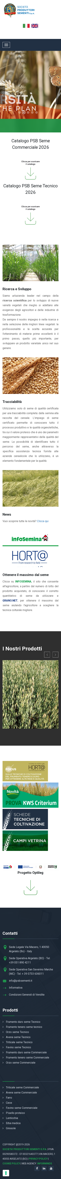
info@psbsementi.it (20, 980)
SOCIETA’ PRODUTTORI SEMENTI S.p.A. (25, 1149)
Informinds (44, 1163)
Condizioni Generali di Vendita (26, 994)
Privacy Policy (38, 1158)
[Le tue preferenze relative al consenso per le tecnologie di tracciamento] (6, 1173)
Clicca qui (42, 521)
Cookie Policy (11, 1163)
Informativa (15, 987)
